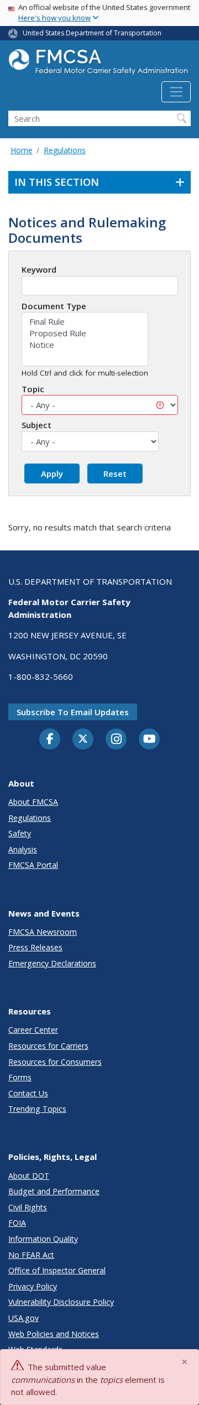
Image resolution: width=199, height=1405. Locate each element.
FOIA (17, 1222)
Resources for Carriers (48, 1045)
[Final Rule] (85, 321)
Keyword (39, 269)
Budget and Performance (54, 1191)
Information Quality (43, 1239)
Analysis (22, 849)
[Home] (99, 65)
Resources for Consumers (55, 1062)
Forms (20, 1077)
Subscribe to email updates (73, 711)
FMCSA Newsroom (42, 932)
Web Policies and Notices (53, 1334)
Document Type (54, 305)
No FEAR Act (31, 1255)
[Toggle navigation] (176, 91)
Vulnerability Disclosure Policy (61, 1302)
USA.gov (23, 1318)
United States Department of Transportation (92, 33)
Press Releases (35, 947)
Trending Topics (37, 1109)
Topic (33, 388)
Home (22, 150)
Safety (19, 833)
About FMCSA (33, 802)
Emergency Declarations (52, 963)
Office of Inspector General (57, 1270)
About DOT (28, 1175)
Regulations (65, 150)
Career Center (33, 1029)
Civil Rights (27, 1207)
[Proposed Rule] (85, 333)
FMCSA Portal (33, 865)
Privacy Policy (32, 1286)
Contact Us (28, 1093)
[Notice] (85, 345)
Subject (36, 424)
